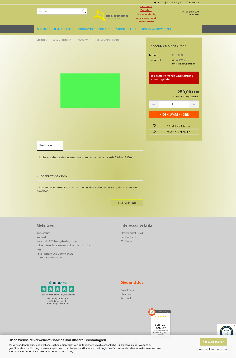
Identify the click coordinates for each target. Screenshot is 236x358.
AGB (39, 249)
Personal (126, 298)
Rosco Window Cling (156, 29)
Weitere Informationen (213, 349)
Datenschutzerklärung (60, 351)
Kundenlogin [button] (173, 2)
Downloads (127, 290)
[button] (157, 2)
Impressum (43, 233)
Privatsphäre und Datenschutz (55, 253)
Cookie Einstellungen (49, 257)
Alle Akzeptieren (213, 342)
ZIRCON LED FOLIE (125, 29)
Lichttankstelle (129, 237)
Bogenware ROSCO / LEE (94, 29)
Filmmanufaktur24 (132, 233)
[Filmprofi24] (111, 14)
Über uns (126, 294)
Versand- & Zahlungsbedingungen (57, 241)
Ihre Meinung (127, 203)
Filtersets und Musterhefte (55, 29)
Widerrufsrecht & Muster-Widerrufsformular (63, 245)
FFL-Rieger (127, 241)
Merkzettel (193, 2)
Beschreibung (49, 145)
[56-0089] (90, 87)
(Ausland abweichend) (183, 63)
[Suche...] (84, 11)
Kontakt (41, 237)
